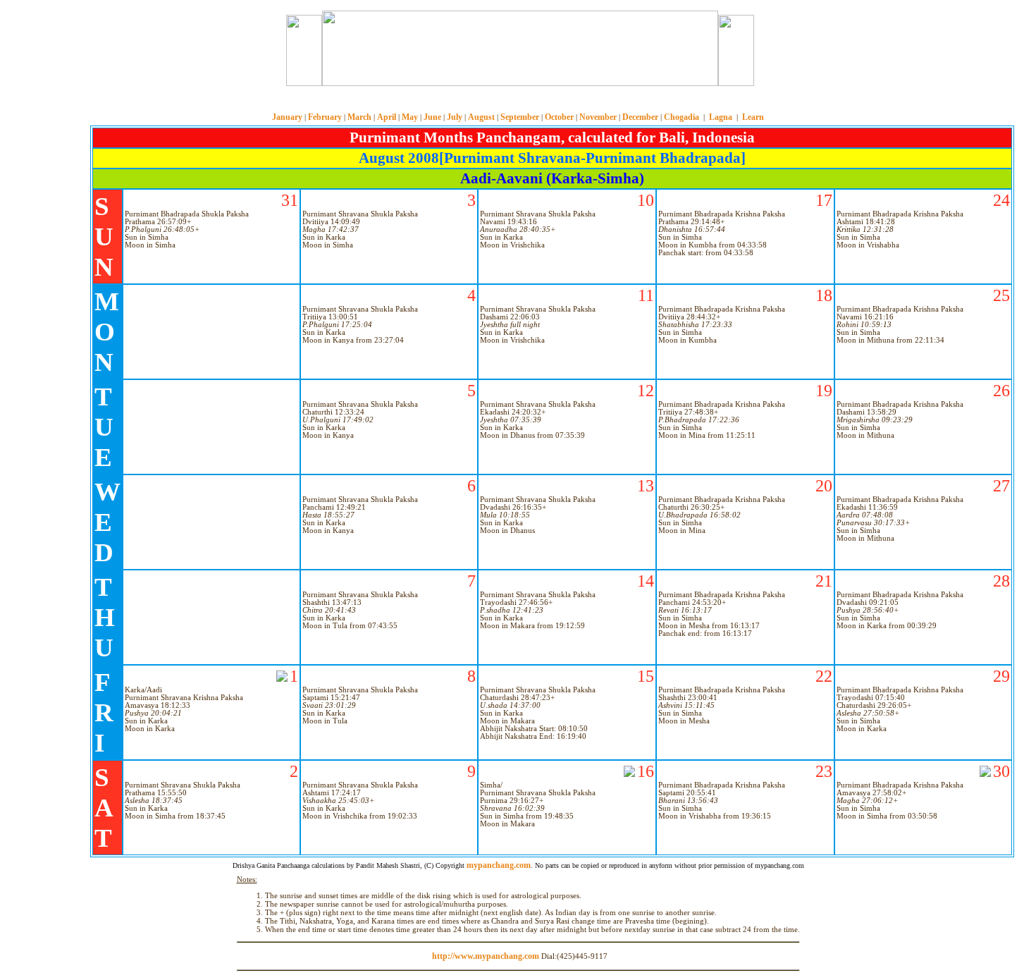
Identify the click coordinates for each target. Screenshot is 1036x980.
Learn (753, 117)
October (559, 117)
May (410, 117)
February (325, 117)
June (432, 117)
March (359, 117)
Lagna (720, 117)
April (386, 117)
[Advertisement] (234, 48)
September (519, 117)
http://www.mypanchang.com (485, 956)
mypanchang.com (518, 102)
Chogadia (681, 117)
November (598, 117)
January (287, 117)
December (640, 117)
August (481, 117)
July (454, 117)
